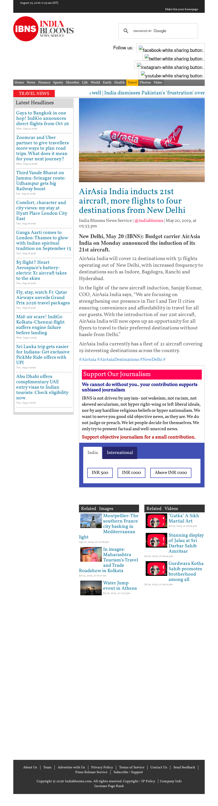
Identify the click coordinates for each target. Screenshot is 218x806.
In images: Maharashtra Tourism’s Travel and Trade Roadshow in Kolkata (108, 560)
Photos (145, 82)
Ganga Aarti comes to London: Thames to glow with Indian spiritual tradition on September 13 (43, 240)
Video (158, 82)
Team (47, 767)
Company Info (171, 781)
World (95, 82)
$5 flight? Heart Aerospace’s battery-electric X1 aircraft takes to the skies (41, 270)
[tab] (92, 453)
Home (19, 82)
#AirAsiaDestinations (118, 360)
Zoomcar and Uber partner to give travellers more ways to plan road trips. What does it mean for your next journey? (42, 148)
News (31, 82)
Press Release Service (91, 772)
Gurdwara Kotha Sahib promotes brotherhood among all (186, 571)
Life (85, 82)
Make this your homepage (181, 9)
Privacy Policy (102, 767)
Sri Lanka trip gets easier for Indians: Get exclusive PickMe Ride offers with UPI (43, 355)
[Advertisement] (43, 586)
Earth (107, 82)
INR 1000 (131, 473)
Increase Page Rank (109, 786)
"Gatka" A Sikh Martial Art (184, 519)
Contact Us (158, 767)
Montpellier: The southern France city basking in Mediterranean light (109, 527)
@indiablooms (148, 221)
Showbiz (72, 82)
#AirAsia (87, 360)
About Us (30, 767)
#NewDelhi (151, 360)
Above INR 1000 (171, 473)
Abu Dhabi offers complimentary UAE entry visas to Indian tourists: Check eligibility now (42, 387)
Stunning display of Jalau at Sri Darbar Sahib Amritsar (186, 543)
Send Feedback (184, 767)
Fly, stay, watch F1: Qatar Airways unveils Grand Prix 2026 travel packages (43, 297)
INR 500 (100, 473)
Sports (58, 82)
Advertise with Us (71, 767)
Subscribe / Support (128, 772)
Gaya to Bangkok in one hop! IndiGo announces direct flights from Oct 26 (42, 118)
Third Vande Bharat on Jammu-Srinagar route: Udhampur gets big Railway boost (40, 181)
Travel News (34, 94)
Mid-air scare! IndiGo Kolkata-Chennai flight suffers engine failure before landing (40, 325)
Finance (44, 82)
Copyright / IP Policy (139, 781)
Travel (132, 82)
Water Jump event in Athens (120, 586)
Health (119, 82)
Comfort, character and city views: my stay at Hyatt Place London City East (41, 210)
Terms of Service (131, 767)
